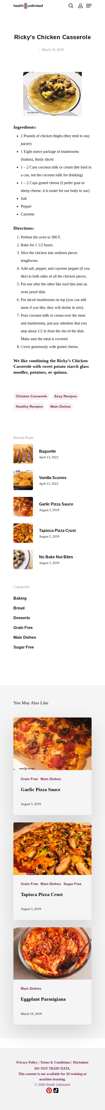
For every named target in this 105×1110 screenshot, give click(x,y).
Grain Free (23, 628)
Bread (19, 608)
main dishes (60, 406)
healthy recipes (29, 406)
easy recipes (65, 396)
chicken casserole (31, 396)
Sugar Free (23, 647)
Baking (20, 598)
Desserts (21, 618)
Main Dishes (24, 637)
